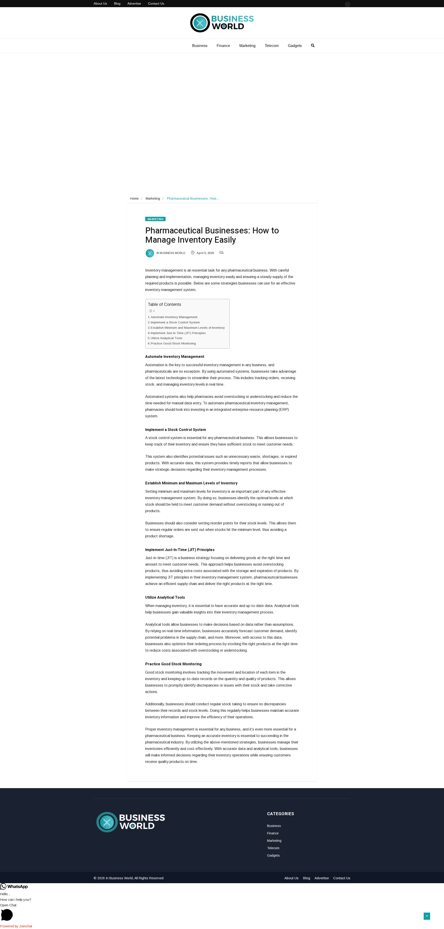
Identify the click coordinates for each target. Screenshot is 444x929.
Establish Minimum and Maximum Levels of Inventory (188, 327)
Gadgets (295, 46)
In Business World (170, 253)
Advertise (134, 3)
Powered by (16, 926)
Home (134, 198)
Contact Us (156, 3)
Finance (223, 46)
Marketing (247, 46)
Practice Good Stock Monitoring (173, 343)
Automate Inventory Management (174, 317)
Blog (117, 3)
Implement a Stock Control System (175, 322)
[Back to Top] (427, 916)
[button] (222, 912)
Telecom (272, 46)
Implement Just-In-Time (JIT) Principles (178, 333)
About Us (100, 3)
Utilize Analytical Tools (166, 338)
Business (199, 46)
